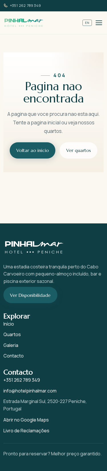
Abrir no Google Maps (26, 420)
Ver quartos (78, 150)
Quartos (12, 334)
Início (8, 324)
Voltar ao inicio (32, 150)
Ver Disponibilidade (30, 295)
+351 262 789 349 (25, 5)
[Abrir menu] (99, 22)
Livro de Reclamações (26, 430)
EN (87, 22)
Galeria (10, 345)
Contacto (13, 356)
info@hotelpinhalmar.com (29, 391)
